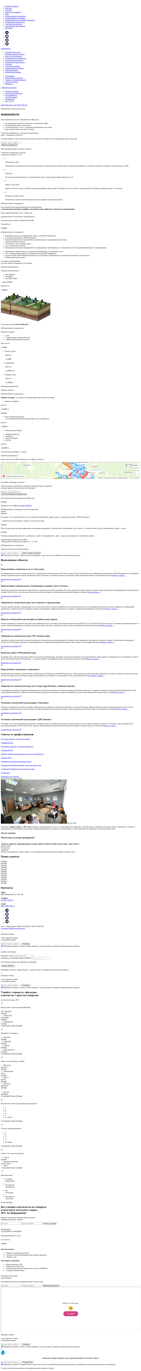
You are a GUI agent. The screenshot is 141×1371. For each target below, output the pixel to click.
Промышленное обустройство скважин (20, 20)
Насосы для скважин (13, 12)
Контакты (9, 28)
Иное (6, 1166)
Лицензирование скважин (15, 18)
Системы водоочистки (13, 24)
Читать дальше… (119, 575)
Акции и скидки (11, 82)
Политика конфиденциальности (13, 928)
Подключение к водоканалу (15, 16)
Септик (6, 1157)
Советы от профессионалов (15, 80)
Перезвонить (6, 49)
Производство (9, 1050)
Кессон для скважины (13, 56)
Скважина (7, 1011)
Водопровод (8, 1022)
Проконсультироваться (9, 267)
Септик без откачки (12, 66)
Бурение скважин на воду (15, 54)
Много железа (5, 1078)
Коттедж (7, 1037)
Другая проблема (5, 1093)
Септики (8, 10)
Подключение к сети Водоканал (11, 96)
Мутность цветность (6, 1085)
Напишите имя (6, 956)
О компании (10, 76)
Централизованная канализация (9, 1162)
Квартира (7, 1041)
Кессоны (8, 8)
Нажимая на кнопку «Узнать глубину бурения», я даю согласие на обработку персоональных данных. (42, 946)
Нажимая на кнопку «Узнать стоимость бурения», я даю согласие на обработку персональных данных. (42, 555)
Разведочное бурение (13, 72)
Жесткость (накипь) (6, 1066)
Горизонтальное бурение (14, 68)
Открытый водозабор (6, 1016)
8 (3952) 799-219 (21, 105)
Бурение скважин (12, 6)
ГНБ (7, 14)
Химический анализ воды (15, 22)
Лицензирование (11, 70)
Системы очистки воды (14, 60)
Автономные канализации (15, 26)
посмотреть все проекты (10, 579)
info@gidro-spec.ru (8, 105)
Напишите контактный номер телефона (16, 958)
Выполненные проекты (14, 78)
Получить (46, 1223)
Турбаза (6, 1045)
